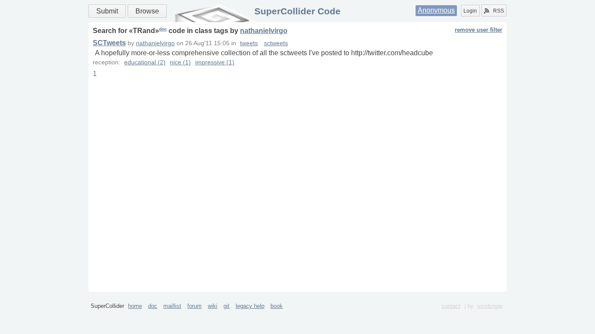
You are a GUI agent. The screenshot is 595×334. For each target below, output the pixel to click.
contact (451, 306)
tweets (249, 43)
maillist (172, 306)
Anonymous (436, 10)
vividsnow (489, 306)
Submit (107, 11)
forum (194, 306)
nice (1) (180, 62)
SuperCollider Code (297, 11)
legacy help (250, 306)
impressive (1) (214, 62)
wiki (212, 306)
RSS (498, 11)
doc (163, 29)
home (135, 306)
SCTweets (109, 43)
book (276, 306)
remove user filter (478, 30)
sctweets (276, 43)
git (226, 306)
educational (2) (145, 62)
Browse (147, 11)
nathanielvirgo (263, 30)
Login (470, 11)
